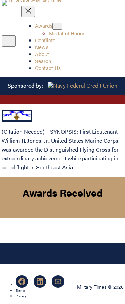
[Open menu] (9, 41)
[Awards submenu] (57, 26)
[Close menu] (28, 11)
